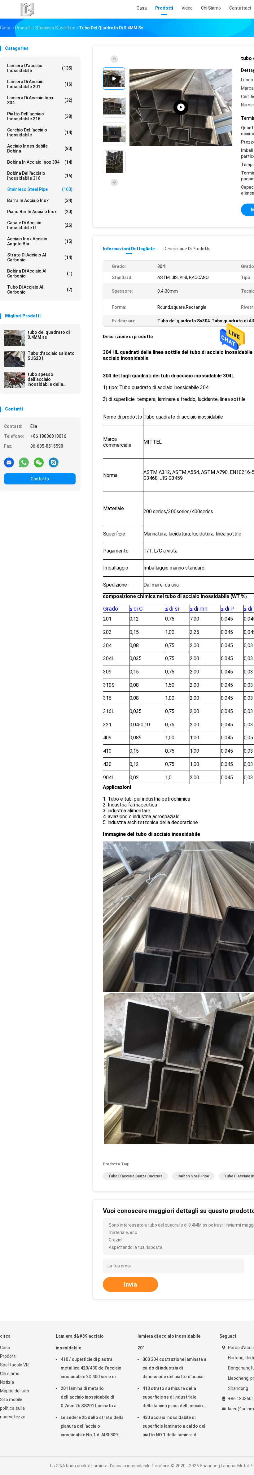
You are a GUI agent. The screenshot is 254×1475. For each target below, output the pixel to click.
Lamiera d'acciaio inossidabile (39, 68)
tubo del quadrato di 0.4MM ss (49, 335)
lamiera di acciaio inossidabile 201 (39, 84)
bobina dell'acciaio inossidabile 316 (39, 176)
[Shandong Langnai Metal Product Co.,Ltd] (27, 9)
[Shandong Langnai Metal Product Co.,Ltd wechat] (39, 462)
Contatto (40, 478)
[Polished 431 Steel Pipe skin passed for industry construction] (181, 107)
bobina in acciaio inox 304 (39, 162)
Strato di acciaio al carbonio (39, 257)
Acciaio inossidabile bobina (39, 148)
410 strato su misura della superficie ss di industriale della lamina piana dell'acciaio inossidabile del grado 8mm (172, 1398)
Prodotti (8, 1356)
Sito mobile (11, 1399)
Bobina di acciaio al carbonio (39, 273)
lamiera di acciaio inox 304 (39, 100)
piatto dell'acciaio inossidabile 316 (39, 116)
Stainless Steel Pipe (39, 189)
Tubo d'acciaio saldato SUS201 (51, 356)
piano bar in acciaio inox (39, 211)
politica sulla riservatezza (12, 1412)
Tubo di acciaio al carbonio (39, 290)
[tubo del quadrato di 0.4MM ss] (14, 338)
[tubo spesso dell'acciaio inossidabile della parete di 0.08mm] (14, 380)
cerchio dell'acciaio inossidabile (39, 132)
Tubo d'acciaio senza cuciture (135, 1176)
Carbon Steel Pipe (193, 1176)
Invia (130, 1284)
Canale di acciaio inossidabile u (39, 225)
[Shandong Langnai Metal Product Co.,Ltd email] (9, 462)
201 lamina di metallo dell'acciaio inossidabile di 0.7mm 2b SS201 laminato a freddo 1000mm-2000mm (88, 1398)
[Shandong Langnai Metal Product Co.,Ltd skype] (54, 462)
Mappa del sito (14, 1390)
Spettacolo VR (14, 1364)
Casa (5, 1347)
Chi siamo (10, 1373)
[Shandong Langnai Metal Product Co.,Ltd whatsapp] (24, 462)
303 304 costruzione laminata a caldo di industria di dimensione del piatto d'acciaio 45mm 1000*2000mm (174, 1369)
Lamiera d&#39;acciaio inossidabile (80, 1342)
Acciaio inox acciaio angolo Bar (39, 241)
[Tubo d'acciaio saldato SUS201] (14, 359)
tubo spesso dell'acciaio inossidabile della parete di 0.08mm (45, 379)
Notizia (7, 1382)
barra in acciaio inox (39, 200)
